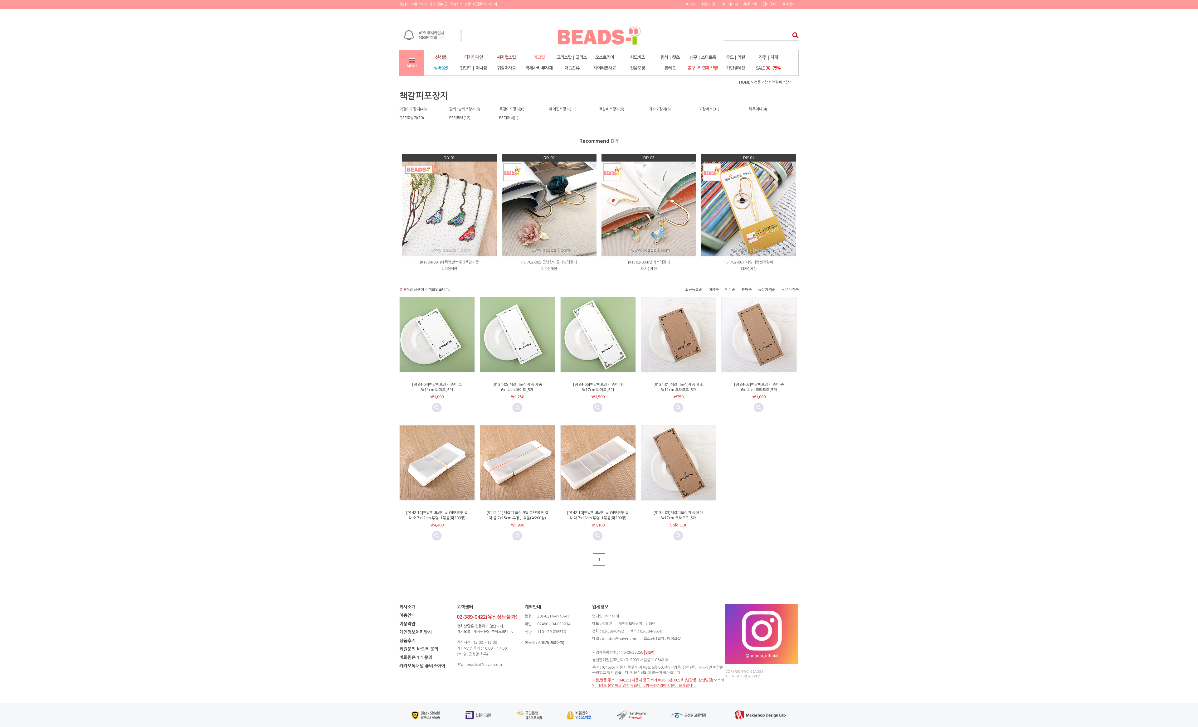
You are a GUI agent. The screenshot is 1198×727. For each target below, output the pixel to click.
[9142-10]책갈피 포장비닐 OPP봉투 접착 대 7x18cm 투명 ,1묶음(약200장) (598, 515)
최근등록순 (693, 289)
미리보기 (437, 408)
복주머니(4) (758, 109)
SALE (768, 68)
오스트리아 (604, 57)
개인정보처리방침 (415, 632)
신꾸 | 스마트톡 (702, 57)
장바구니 (770, 4)
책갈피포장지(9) (611, 109)
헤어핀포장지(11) (562, 109)
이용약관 (407, 624)
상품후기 (407, 640)
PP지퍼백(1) (508, 117)
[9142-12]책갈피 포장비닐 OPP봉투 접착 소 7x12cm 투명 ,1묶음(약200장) (437, 515)
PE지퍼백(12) (459, 117)
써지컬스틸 (506, 57)
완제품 (670, 68)
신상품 (440, 57)
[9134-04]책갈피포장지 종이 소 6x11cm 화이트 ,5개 (437, 387)
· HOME (743, 82)
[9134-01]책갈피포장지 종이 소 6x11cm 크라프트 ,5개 (678, 387)
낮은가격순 (790, 289)
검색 (793, 35)
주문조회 (750, 4)
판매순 (747, 289)
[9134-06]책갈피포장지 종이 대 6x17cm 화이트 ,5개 (598, 387)
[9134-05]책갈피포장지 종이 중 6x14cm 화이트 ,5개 (517, 387)
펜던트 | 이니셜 (473, 68)
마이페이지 (729, 4)
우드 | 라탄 (735, 57)
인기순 (730, 289)
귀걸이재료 (506, 68)
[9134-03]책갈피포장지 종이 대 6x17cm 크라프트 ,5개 (678, 515)
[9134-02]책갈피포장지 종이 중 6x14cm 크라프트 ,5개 (759, 387)
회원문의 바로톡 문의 (418, 649)
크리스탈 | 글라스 (572, 57)
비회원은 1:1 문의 (415, 657)
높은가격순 (766, 289)
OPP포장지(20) (411, 117)
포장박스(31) (709, 109)
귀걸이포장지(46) (412, 109)
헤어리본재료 (604, 68)
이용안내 (407, 615)
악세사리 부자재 (539, 68)
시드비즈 (637, 57)
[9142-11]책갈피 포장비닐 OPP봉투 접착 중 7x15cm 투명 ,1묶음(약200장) (517, 515)
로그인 (690, 4)
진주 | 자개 (768, 57)
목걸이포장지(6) (511, 109)
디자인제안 (473, 57)
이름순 (714, 289)
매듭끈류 (571, 68)
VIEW (649, 652)
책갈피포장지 (782, 82)
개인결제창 (735, 68)
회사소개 (407, 607)
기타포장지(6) (659, 109)
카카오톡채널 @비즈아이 (422, 666)
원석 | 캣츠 (669, 57)
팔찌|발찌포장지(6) (464, 109)
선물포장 (637, 68)
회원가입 (708, 4)
